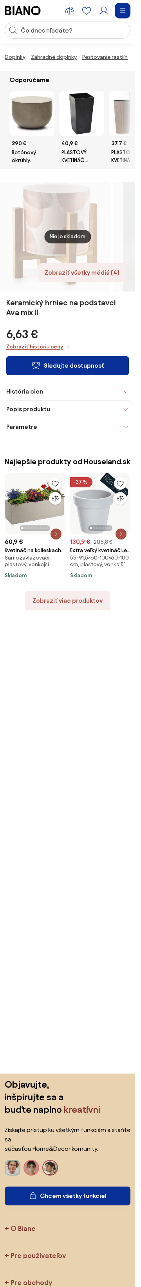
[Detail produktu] (56, 534)
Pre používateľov (38, 1255)
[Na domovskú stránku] (23, 10)
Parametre (21, 426)
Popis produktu (28, 409)
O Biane (23, 1228)
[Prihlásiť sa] (104, 10)
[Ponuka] (122, 10)
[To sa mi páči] (55, 483)
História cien (24, 391)
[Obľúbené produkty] (86, 10)
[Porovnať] (55, 498)
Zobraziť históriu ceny (34, 347)
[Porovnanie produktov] (69, 10)
